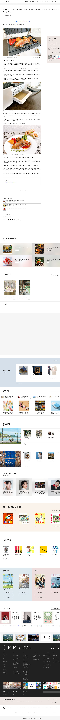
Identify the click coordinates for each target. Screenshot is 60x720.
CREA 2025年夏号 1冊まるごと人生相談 (25, 667)
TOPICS (4, 672)
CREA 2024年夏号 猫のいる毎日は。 (25, 676)
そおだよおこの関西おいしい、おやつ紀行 (17, 664)
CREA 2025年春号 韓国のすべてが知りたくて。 (26, 669)
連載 (30, 1)
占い (52, 1)
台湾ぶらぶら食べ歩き (15, 655)
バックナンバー (26, 571)
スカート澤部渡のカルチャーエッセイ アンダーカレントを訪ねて (47, 665)
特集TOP (24, 654)
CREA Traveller (25, 718)
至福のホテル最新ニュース (16, 662)
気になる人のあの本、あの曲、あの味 (37, 656)
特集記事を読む (8, 594)
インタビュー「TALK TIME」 (46, 661)
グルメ (4, 216)
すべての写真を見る (37, 57)
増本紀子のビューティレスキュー (17, 674)
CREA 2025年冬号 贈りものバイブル (25, 672)
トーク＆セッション (38, 1)
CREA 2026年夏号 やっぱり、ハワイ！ (25, 656)
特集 (33, 1)
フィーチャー (4, 669)
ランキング (4, 666)
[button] (3, 304)
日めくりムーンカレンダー (56, 661)
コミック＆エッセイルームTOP (47, 654)
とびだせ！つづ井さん (46, 658)
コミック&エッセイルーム (46, 1)
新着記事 (26, 1)
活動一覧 (24, 694)
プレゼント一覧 (50, 60)
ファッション (4, 664)
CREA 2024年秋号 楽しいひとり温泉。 (25, 674)
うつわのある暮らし (15, 667)
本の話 (40, 718)
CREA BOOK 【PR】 (5, 694)
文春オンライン (36, 718)
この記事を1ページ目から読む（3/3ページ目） (22, 21)
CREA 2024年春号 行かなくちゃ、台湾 (25, 679)
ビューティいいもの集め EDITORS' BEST (16, 669)
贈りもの (4, 655)
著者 (13, 694)
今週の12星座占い (55, 658)
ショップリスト (8, 597)
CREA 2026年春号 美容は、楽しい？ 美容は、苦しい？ (27, 659)
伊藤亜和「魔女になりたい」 (46, 655)
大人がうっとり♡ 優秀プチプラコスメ (16, 672)
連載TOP (14, 654)
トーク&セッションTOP (36, 654)
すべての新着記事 (5, 654)
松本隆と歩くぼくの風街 (36, 659)
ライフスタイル (8, 216)
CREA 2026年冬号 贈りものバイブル (25, 661)
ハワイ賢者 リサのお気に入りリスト (16, 659)
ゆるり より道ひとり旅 (46, 667)
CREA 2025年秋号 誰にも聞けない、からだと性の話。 (27, 664)
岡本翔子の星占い (55, 655)
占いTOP (54, 654)
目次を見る (8, 592)
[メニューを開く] (55, 1)
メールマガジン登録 (54, 699)
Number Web (30, 718)
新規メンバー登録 (54, 52)
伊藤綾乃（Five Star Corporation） (8, 15)
